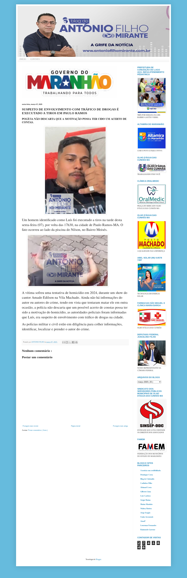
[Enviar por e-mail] (63, 342)
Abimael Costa (145, 487)
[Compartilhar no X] (70, 342)
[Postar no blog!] (66, 342)
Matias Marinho (146, 504)
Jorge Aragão (145, 513)
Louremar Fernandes (148, 525)
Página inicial (75, 426)
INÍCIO (23, 59)
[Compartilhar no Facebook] (73, 342)
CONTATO (35, 59)
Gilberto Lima (145, 492)
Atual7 (143, 521)
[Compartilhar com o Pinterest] (76, 342)
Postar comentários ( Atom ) (38, 430)
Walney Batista (146, 509)
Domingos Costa (146, 475)
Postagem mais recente (30, 426)
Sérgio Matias (145, 500)
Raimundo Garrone (147, 530)
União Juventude (146, 517)
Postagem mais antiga (120, 426)
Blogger (98, 559)
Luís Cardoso (145, 496)
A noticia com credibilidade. (150, 471)
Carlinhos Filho (146, 483)
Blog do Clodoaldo (147, 479)
